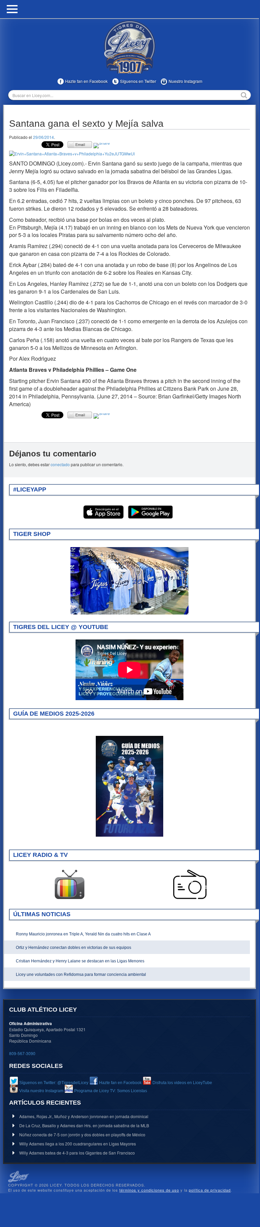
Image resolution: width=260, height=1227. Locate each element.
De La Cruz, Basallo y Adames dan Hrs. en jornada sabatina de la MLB (84, 1125)
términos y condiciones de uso (149, 1190)
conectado (60, 464)
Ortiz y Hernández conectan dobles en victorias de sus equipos (73, 947)
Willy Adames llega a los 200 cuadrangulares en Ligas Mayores (77, 1143)
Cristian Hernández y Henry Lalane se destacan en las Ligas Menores (80, 961)
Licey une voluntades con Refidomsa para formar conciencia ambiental (81, 974)
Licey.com (129, 46)
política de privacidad (210, 1190)
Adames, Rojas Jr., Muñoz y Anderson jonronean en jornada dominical (83, 1116)
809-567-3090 (22, 1053)
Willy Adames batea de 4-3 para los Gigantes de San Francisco (77, 1153)
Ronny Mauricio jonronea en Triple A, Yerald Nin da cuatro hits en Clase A (83, 934)
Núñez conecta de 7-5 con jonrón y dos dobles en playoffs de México (82, 1134)
